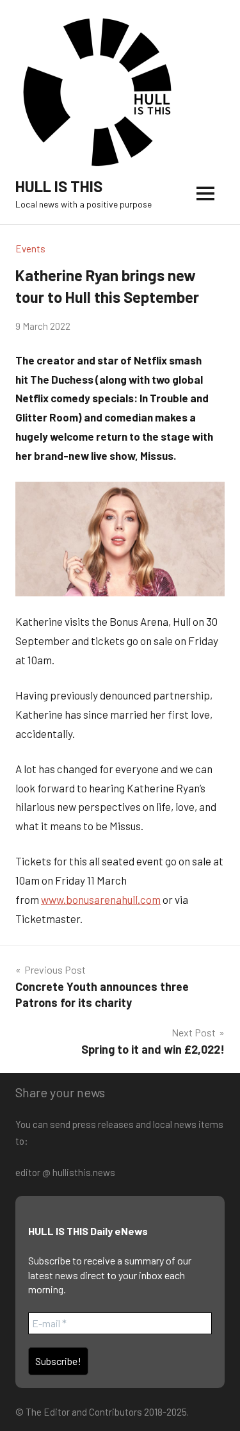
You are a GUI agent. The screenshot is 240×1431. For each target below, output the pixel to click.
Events (30, 248)
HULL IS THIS (58, 186)
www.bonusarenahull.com (101, 899)
